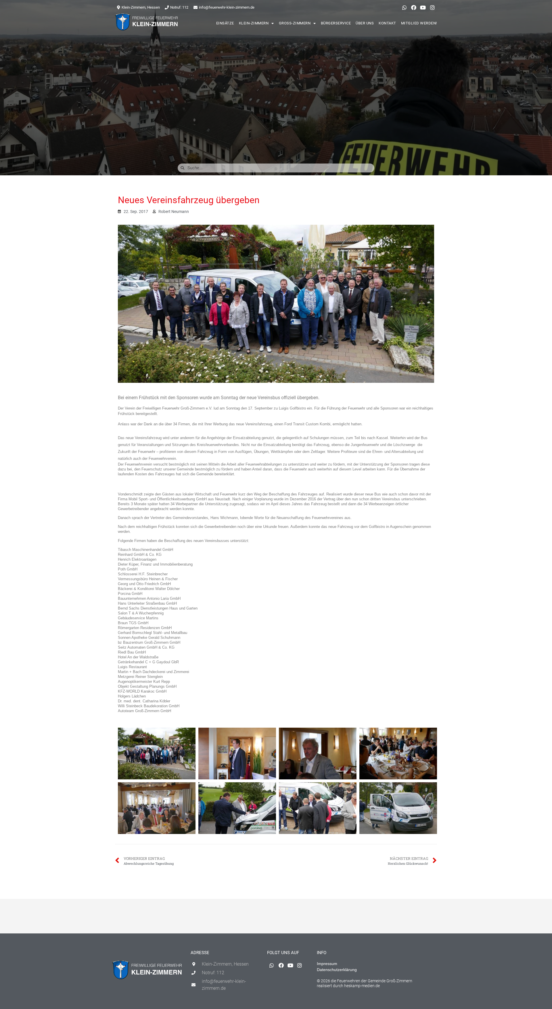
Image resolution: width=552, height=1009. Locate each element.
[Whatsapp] (404, 7)
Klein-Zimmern (254, 23)
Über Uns (365, 23)
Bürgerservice (336, 23)
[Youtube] (423, 7)
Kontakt (387, 23)
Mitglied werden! (419, 23)
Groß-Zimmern (295, 23)
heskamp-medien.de (362, 985)
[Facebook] (413, 7)
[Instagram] (432, 7)
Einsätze (225, 23)
